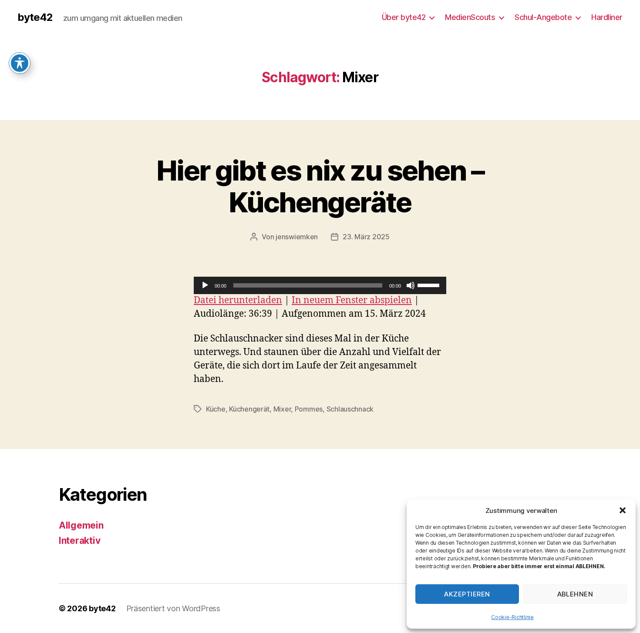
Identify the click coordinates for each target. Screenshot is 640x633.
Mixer (282, 409)
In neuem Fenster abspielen (352, 300)
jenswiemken (297, 236)
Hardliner (607, 17)
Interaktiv (79, 540)
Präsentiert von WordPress (173, 608)
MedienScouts (470, 17)
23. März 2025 (366, 236)
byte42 (35, 17)
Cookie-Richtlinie (512, 617)
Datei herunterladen (238, 300)
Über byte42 (404, 17)
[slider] (430, 284)
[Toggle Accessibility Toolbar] (19, 63)
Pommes (309, 409)
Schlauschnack (350, 409)
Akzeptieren (467, 594)
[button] (622, 510)
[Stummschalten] (410, 285)
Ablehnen (575, 594)
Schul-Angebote (543, 17)
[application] (320, 285)
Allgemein (81, 525)
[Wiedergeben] (205, 285)
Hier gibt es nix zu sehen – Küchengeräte (320, 186)
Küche (216, 409)
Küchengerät (249, 409)
